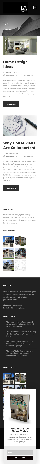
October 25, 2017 (12, 154)
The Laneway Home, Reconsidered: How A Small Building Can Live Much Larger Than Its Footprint (20, 324)
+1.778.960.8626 (15, 305)
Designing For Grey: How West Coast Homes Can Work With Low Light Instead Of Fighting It (20, 343)
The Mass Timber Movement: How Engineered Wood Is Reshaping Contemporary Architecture (19, 353)
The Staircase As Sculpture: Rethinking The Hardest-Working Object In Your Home (21, 334)
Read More (11, 104)
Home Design (28, 75)
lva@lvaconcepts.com (16, 308)
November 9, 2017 (12, 72)
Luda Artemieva (12, 75)
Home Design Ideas (15, 64)
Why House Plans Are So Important (19, 145)
